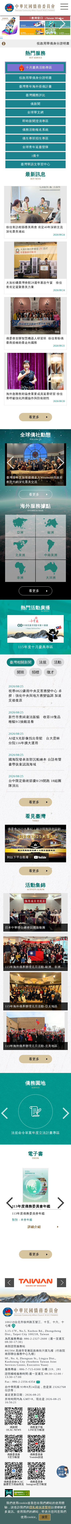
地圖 (18, 1325)
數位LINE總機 (62, 1472)
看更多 (34, 417)
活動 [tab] (57, 662)
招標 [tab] (35, 672)
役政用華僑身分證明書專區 (49, 43)
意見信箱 (46, 1381)
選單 (64, 7)
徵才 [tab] (50, 672)
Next (60, 25)
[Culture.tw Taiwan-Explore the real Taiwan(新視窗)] (35, 1282)
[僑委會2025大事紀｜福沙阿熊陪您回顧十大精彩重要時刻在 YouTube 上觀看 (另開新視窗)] (35, 843)
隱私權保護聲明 (40, 1507)
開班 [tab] (20, 672)
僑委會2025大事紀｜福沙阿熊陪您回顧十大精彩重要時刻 (36, 829)
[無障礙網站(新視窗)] (22, 1492)
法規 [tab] (42, 662)
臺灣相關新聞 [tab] (20, 662)
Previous (11, 25)
